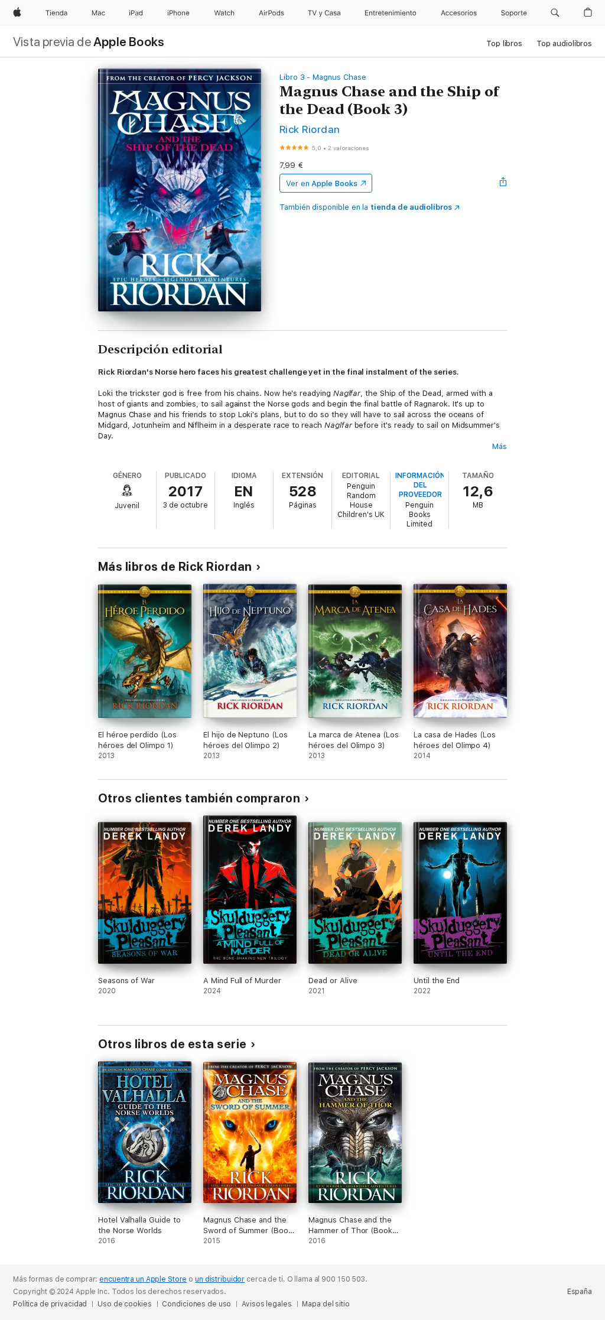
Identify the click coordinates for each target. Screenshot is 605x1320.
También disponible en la (365, 207)
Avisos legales (266, 1304)
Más (499, 446)
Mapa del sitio (325, 1304)
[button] (555, 13)
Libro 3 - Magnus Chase (322, 77)
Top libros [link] (504, 43)
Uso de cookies (124, 1304)
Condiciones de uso (196, 1304)
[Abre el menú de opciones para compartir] (503, 183)
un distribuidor (220, 1279)
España (579, 1292)
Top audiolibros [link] (564, 43)
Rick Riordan (309, 129)
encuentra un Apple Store (143, 1279)
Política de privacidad (50, 1304)
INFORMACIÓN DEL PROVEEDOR (420, 485)
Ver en (321, 183)
